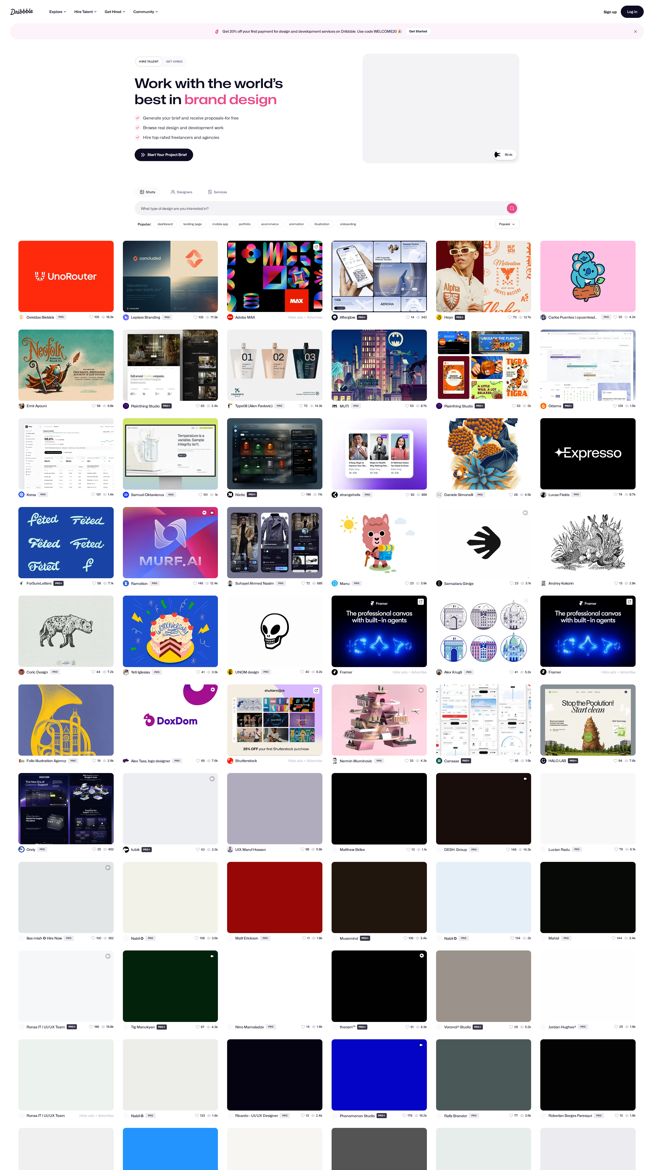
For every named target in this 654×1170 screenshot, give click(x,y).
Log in (632, 11)
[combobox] (319, 208)
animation (296, 224)
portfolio (245, 224)
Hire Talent (83, 11)
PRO (61, 317)
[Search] (512, 208)
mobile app (220, 224)
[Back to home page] (21, 11)
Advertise (314, 317)
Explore (55, 11)
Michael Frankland (498, 161)
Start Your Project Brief (167, 154)
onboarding (348, 224)
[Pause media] (371, 155)
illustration (321, 224)
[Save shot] (95, 303)
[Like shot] (105, 303)
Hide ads (295, 317)
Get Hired (113, 11)
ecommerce (269, 224)
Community (143, 11)
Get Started (418, 31)
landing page (192, 224)
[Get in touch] (84, 303)
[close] (635, 31)
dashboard (165, 224)
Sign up (610, 12)
